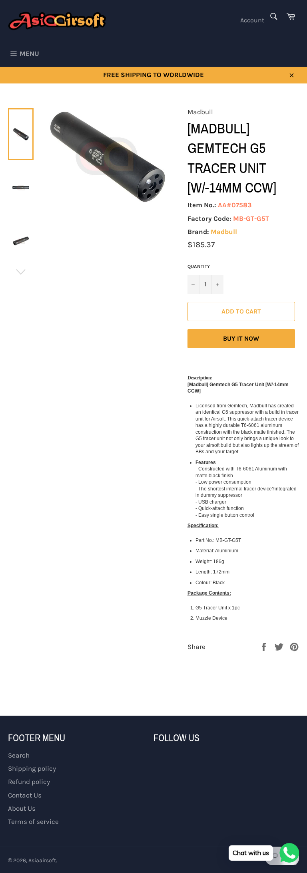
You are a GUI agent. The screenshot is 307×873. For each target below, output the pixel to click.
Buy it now (241, 338)
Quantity (198, 266)
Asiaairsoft (42, 860)
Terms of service (33, 821)
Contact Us (25, 795)
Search (19, 755)
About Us (22, 808)
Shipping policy (32, 768)
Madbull (224, 232)
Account (252, 20)
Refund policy (29, 782)
